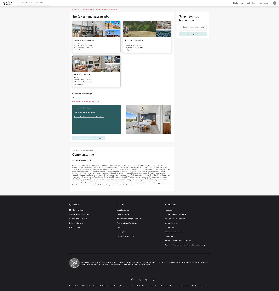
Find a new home (193, 34)
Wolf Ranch (77, 77)
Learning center (123, 210)
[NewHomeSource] (8, 3)
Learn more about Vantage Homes (84, 112)
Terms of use (170, 236)
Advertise (251, 3)
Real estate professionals (127, 223)
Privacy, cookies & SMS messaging (178, 240)
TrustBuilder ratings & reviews (129, 219)
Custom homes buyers (78, 219)
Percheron (128, 43)
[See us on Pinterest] (132, 281)
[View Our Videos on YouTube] (146, 281)
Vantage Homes (87, 98)
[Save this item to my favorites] (118, 23)
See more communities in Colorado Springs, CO (88, 138)
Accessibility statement (174, 232)
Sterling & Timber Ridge (81, 43)
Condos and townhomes (79, 214)
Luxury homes (74, 227)
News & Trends (123, 214)
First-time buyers (76, 223)
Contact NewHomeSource (175, 214)
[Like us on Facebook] (125, 281)
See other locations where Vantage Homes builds (89, 117)
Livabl (119, 227)
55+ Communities (76, 210)
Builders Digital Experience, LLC (146, 286)
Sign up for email (171, 223)
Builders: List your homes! (175, 219)
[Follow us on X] (139, 281)
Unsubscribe (169, 227)
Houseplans (121, 232)
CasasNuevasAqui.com (126, 236)
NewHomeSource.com (89, 262)
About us (168, 210)
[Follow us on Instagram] (153, 281)
